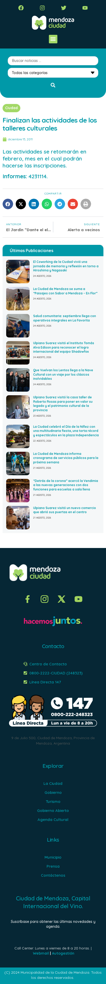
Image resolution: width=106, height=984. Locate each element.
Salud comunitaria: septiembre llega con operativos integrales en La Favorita (64, 318)
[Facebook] (21, 8)
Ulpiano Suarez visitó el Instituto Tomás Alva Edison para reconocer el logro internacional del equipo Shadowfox (63, 347)
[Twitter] (63, 8)
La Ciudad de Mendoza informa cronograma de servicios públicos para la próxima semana (65, 458)
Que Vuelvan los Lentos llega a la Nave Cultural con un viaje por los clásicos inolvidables (63, 374)
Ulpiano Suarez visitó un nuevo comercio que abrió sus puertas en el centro (64, 510)
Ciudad (11, 108)
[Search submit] (53, 85)
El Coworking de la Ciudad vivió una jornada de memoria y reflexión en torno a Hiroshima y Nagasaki (66, 266)
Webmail (41, 953)
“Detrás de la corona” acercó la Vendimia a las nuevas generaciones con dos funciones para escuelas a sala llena (65, 485)
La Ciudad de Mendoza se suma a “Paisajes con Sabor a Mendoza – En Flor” (65, 291)
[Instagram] (42, 8)
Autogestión (63, 953)
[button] (53, 39)
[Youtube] (85, 8)
